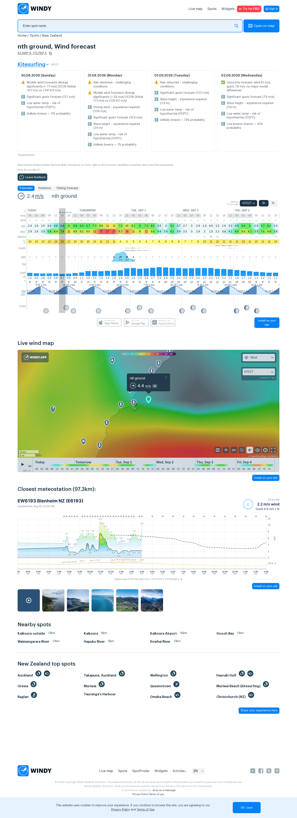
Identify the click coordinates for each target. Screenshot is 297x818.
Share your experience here (259, 710)
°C (24, 241)
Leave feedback (35, 177)
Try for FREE (251, 8)
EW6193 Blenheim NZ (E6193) (50, 500)
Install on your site (267, 322)
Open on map (264, 26)
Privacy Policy (140, 794)
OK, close (247, 807)
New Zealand (52, 35)
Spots (212, 9)
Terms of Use (145, 809)
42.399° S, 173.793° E (32, 53)
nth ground (64, 196)
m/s (39, 196)
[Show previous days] (29, 466)
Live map (195, 9)
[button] (50, 53)
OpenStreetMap (258, 456)
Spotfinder (141, 771)
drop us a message (164, 790)
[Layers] (218, 450)
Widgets (228, 9)
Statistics (44, 188)
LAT (23, 294)
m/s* (23, 231)
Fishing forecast (67, 188)
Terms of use (156, 794)
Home (22, 35)
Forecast (26, 188)
